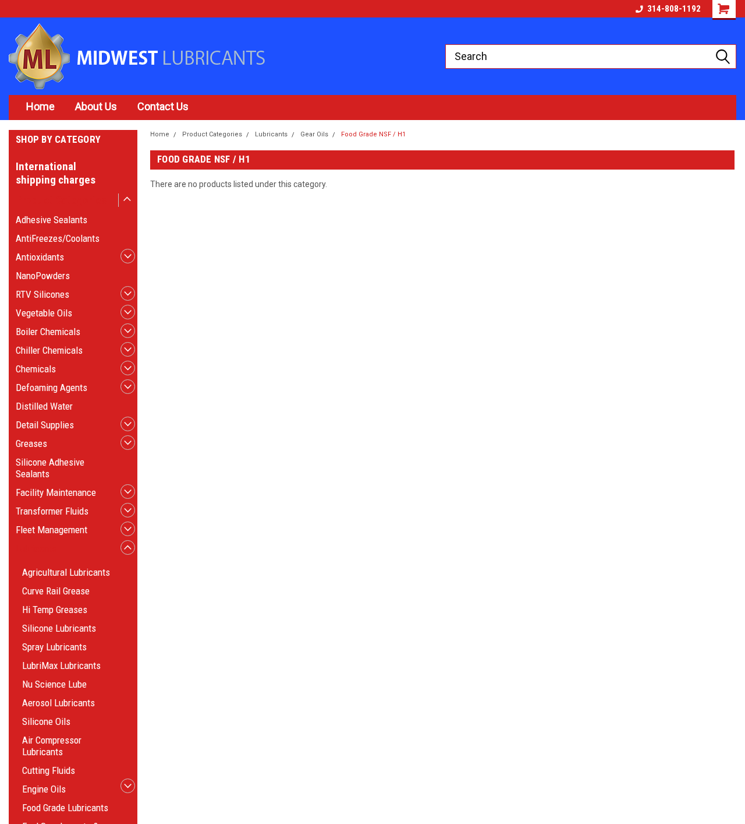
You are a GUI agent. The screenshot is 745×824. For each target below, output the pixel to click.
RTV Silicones (42, 294)
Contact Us (163, 106)
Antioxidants (40, 257)
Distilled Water (44, 406)
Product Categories (61, 200)
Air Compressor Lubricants (51, 746)
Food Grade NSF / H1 (373, 134)
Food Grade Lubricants (65, 808)
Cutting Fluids (48, 770)
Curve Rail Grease (56, 591)
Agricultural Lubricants (66, 572)
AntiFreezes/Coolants (58, 238)
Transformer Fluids (52, 511)
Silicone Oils (46, 721)
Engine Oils (44, 789)
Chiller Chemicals (49, 350)
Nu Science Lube (54, 684)
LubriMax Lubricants (61, 665)
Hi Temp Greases (54, 609)
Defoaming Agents (51, 387)
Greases (31, 443)
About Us (96, 106)
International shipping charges (55, 173)
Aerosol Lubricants (58, 703)
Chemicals (36, 369)
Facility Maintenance (56, 492)
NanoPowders (43, 275)
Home (40, 106)
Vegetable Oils (44, 313)
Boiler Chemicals (48, 331)
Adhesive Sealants (51, 220)
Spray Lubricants (54, 647)
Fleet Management (51, 530)
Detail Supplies (45, 425)
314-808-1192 (674, 8)
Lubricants (36, 548)
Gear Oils (314, 134)
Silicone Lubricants (59, 628)
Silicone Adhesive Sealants (50, 468)
